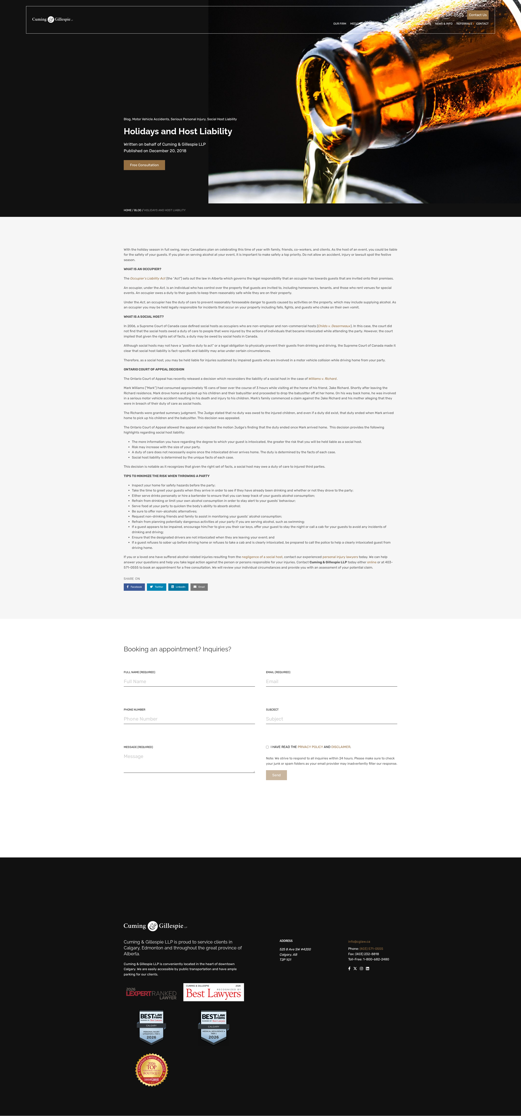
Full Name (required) (139, 672)
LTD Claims (423, 23)
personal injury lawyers (340, 557)
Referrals (464, 23)
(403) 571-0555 (449, 15)
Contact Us (478, 15)
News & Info (443, 23)
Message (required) (138, 747)
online (372, 562)
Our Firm (339, 23)
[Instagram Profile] (361, 969)
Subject (272, 709)
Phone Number (134, 709)
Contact (482, 23)
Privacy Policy (310, 747)
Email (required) (278, 672)
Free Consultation (144, 165)
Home (127, 210)
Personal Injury (398, 23)
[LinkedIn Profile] (367, 969)
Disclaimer (340, 747)
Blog (137, 210)
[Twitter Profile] (355, 969)
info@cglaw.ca (359, 941)
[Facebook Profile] (349, 969)
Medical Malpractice (366, 23)
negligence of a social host (262, 557)
